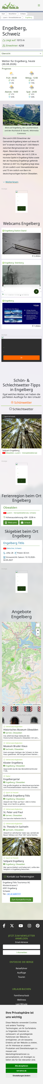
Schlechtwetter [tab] (23, 409)
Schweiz (23, 14)
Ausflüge (21, 972)
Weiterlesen (11, 182)
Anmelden (22, 952)
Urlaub (27, 522)
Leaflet (17, 704)
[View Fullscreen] (38, 625)
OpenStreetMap (27, 704)
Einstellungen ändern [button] (21, 1076)
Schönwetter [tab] (23, 402)
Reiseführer (12, 14)
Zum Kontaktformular (21, 899)
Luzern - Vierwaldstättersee (12, 17)
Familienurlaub (21, 995)
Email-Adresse (21, 942)
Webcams (12, 522)
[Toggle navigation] (39, 5)
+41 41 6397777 (14, 894)
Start (3, 14)
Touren (21, 976)
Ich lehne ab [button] (21, 1071)
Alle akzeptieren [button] (21, 1066)
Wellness (21, 999)
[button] (28, 668)
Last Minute (21, 1004)
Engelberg (28, 17)
